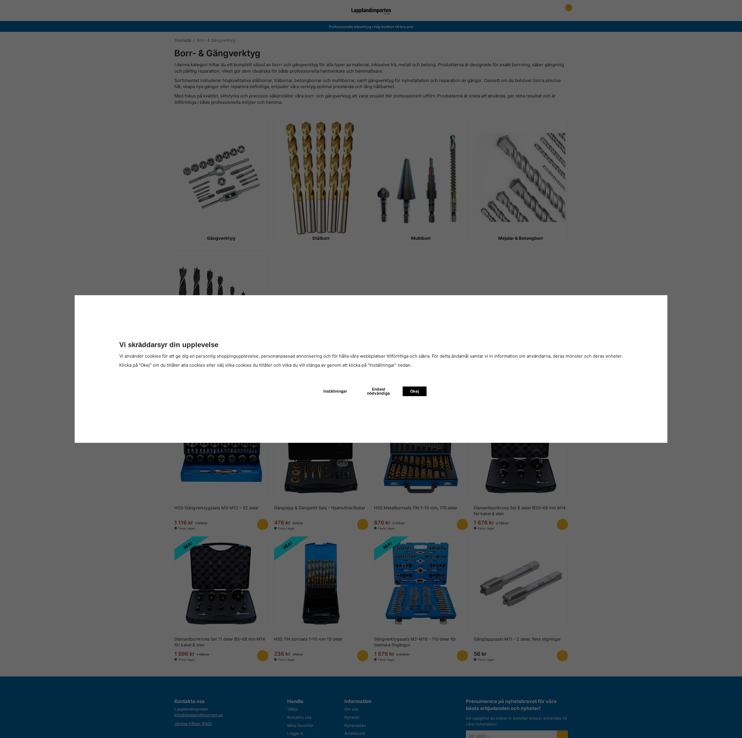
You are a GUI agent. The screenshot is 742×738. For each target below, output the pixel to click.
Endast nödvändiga (378, 391)
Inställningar (335, 391)
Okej (414, 391)
